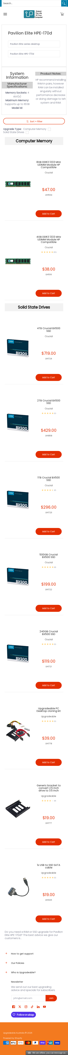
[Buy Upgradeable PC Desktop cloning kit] (18, 731)
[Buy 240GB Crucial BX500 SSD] (18, 654)
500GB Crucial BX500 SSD (49, 556)
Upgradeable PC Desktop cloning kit (49, 710)
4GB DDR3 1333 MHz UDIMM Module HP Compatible (48, 239)
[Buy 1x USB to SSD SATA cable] (18, 887)
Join (51, 998)
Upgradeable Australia (14, 1032)
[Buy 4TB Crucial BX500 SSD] (18, 348)
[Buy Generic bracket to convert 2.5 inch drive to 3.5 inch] (18, 809)
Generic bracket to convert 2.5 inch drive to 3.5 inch (49, 788)
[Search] (63, 3)
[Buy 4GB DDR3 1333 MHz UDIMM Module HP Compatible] (18, 260)
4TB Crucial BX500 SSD (48, 329)
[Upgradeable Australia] (33, 14)
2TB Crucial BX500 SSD (48, 402)
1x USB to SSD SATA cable (48, 866)
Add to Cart (48, 377)
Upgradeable (48, 716)
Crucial (49, 336)
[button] (62, 14)
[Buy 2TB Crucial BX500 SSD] (18, 423)
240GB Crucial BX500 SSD (49, 633)
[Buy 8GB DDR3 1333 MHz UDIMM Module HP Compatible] (18, 183)
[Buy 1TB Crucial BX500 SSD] (18, 500)
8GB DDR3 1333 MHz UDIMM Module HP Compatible (48, 164)
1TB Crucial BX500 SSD (48, 479)
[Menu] (5, 14)
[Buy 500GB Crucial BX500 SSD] (18, 577)
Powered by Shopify (12, 1038)
